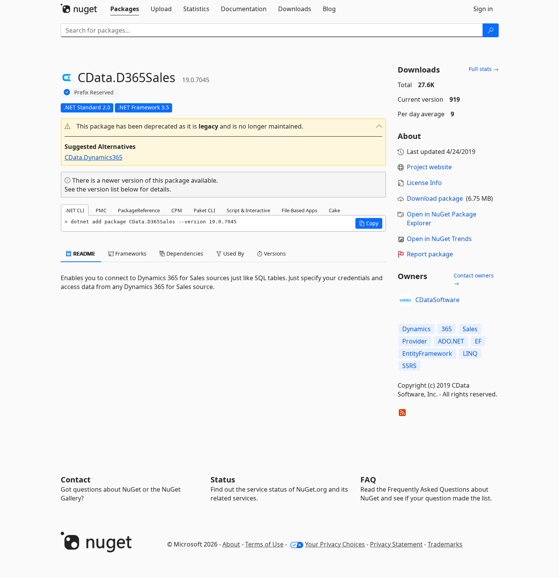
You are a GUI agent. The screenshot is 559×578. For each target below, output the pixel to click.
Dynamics (416, 329)
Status (223, 479)
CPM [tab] (176, 210)
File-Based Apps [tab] (299, 210)
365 (446, 329)
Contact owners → (474, 279)
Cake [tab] (334, 210)
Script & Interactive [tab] (248, 210)
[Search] (491, 30)
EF (478, 341)
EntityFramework (427, 353)
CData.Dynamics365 (94, 157)
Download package (435, 198)
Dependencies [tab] (184, 253)
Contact (76, 479)
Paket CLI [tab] (204, 210)
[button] (224, 126)
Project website (429, 167)
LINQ (470, 353)
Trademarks (445, 544)
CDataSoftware (437, 300)
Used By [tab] (233, 253)
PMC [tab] (101, 210)
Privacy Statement (396, 544)
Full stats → (484, 69)
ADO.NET (451, 341)
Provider (414, 341)
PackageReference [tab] (139, 210)
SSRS (409, 366)
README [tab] (83, 253)
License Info (424, 182)
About (231, 544)
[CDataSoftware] (405, 300)
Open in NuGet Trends (439, 239)
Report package (430, 254)
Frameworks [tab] (130, 253)
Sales (470, 329)
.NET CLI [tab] (74, 210)
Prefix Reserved (94, 92)
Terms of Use (264, 544)
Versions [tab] (274, 253)
